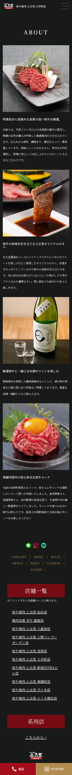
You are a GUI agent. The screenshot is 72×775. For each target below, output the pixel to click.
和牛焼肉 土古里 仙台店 (29, 612)
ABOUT (17, 563)
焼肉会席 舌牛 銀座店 (28, 620)
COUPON (53, 563)
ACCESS (36, 569)
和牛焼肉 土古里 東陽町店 (31, 681)
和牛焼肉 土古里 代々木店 (31, 689)
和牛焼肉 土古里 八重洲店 (31, 628)
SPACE (55, 557)
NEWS (34, 563)
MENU (38, 557)
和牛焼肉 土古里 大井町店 (31, 659)
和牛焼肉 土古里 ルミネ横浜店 (34, 698)
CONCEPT (19, 557)
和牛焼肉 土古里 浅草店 (29, 650)
